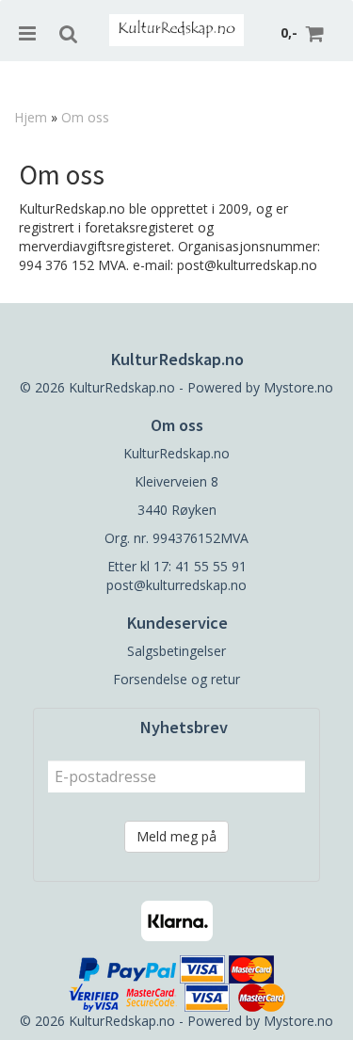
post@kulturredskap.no (176, 585)
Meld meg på (176, 836)
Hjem (30, 117)
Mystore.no (298, 387)
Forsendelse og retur (176, 679)
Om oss (85, 117)
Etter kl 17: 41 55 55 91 (177, 566)
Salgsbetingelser (176, 651)
